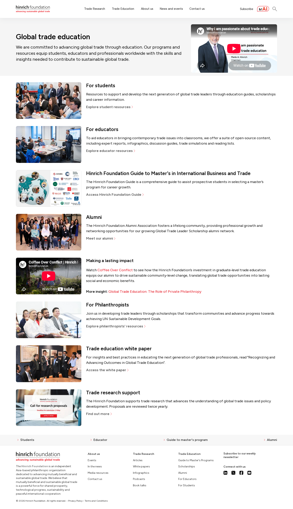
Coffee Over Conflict (115, 270)
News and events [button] (171, 9)
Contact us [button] (197, 9)
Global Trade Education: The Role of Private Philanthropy (154, 291)
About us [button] (147, 9)
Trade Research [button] (94, 9)
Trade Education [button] (123, 9)
